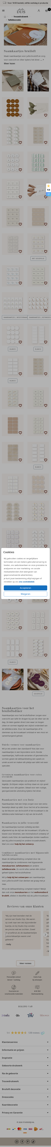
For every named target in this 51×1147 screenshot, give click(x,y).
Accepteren (25, 587)
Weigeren (25, 594)
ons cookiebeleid (26, 581)
